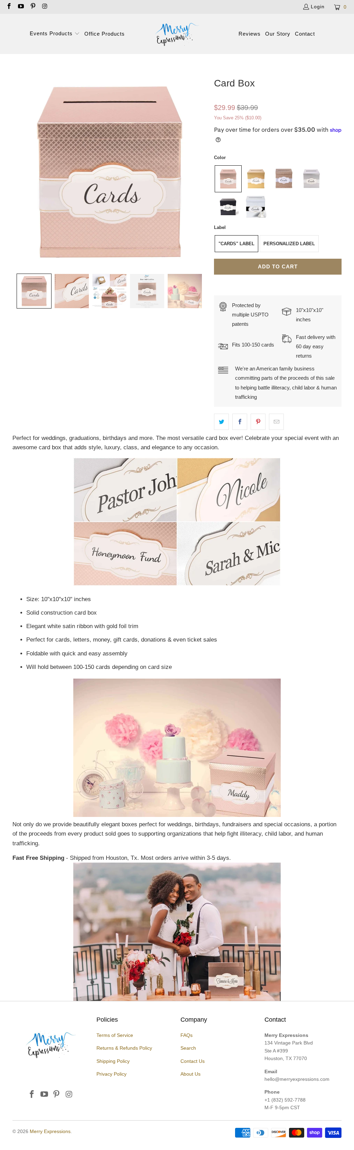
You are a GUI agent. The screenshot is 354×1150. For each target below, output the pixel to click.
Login (318, 6)
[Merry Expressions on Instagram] (44, 7)
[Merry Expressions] (177, 33)
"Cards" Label (236, 243)
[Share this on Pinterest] (258, 422)
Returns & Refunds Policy (124, 1048)
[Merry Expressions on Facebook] (8, 7)
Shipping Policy (113, 1061)
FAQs (186, 1035)
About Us (190, 1074)
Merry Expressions (50, 1131)
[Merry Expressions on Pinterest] (32, 7)
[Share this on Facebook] (239, 422)
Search (188, 1048)
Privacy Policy (111, 1074)
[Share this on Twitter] (221, 422)
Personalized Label (289, 243)
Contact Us (192, 1061)
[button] (55, 34)
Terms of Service (114, 1035)
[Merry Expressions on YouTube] (20, 7)
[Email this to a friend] (276, 422)
